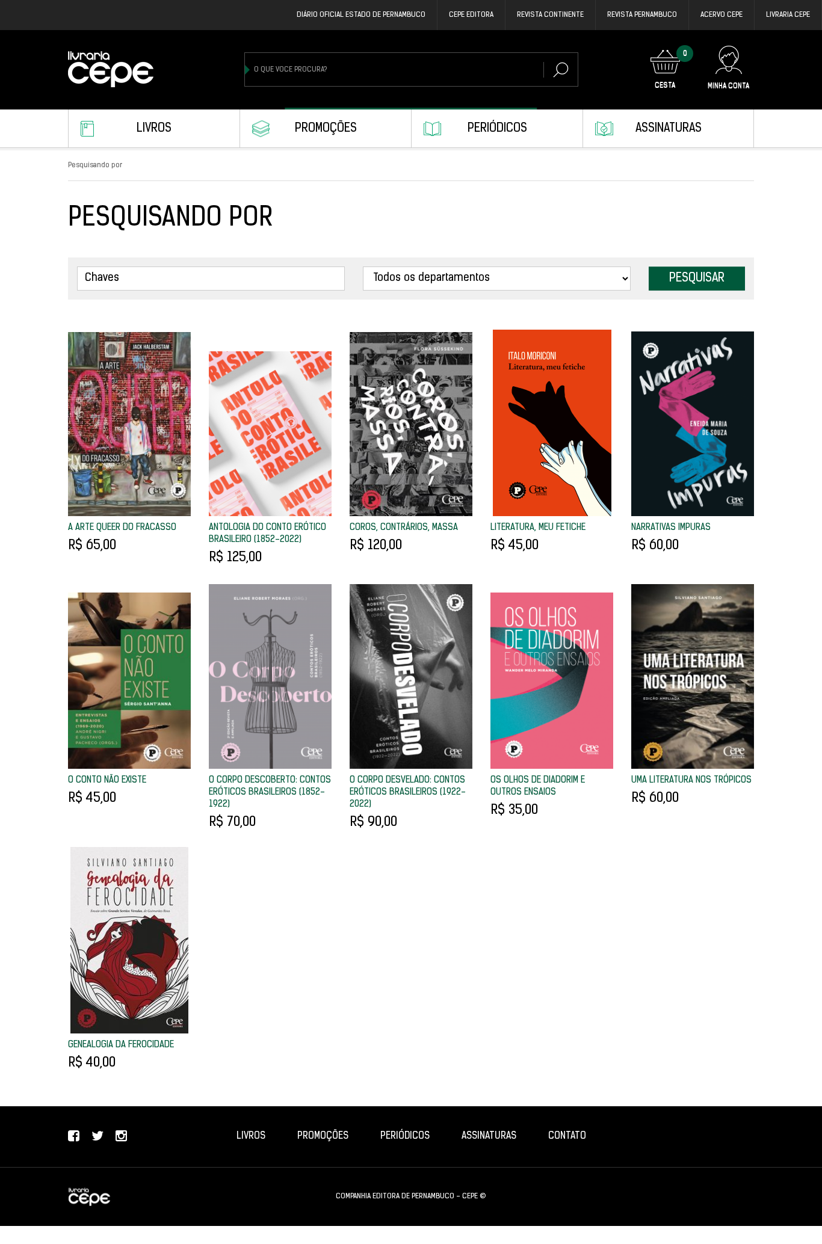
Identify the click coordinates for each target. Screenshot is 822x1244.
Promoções (326, 129)
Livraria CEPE (788, 15)
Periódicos (497, 129)
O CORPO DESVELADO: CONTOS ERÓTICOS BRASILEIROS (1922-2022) (408, 792)
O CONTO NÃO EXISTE (107, 780)
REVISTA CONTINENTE (550, 15)
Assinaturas (668, 129)
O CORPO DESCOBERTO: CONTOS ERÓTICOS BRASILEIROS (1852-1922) (270, 792)
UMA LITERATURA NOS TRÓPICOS (691, 780)
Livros (154, 129)
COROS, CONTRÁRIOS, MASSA (404, 527)
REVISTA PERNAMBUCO (642, 15)
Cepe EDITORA (471, 15)
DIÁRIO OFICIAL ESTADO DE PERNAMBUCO (361, 15)
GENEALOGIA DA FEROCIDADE (121, 1045)
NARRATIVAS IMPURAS (671, 527)
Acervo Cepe (721, 15)
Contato (567, 1136)
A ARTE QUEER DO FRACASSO (122, 527)
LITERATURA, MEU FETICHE (538, 527)
